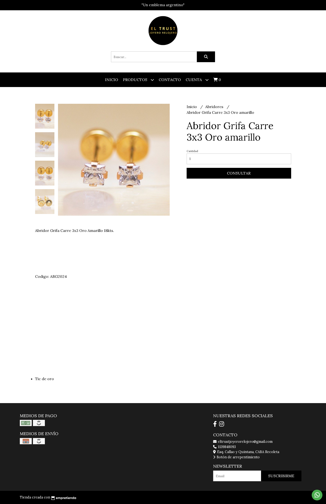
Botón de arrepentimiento (238, 457)
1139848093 (226, 447)
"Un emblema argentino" (163, 5)
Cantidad (192, 151)
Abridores (214, 106)
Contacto (170, 79)
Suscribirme (281, 475)
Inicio (111, 79)
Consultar (239, 173)
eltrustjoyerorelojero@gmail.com (245, 441)
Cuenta (194, 79)
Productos (135, 79)
